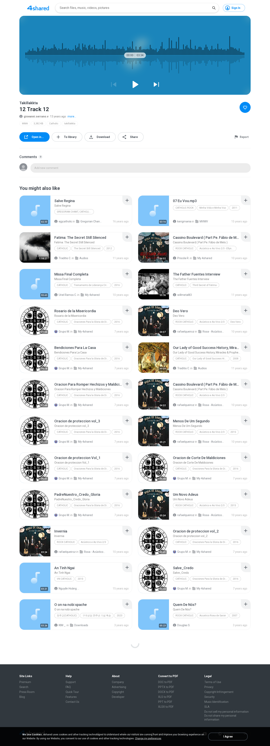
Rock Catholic (185, 248)
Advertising (119, 687)
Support (71, 682)
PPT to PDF (165, 701)
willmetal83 (184, 294)
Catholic (53, 123)
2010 (80, 578)
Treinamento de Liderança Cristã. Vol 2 (92, 285)
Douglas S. (183, 625)
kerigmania (184, 221)
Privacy (208, 687)
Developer (118, 696)
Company (118, 682)
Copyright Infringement (218, 692)
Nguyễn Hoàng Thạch (69, 588)
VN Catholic (64, 578)
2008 (235, 358)
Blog (22, 696)
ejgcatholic (65, 221)
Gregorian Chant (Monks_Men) (91, 221)
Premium (25, 682)
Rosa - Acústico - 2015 (213, 331)
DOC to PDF (165, 682)
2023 (119, 615)
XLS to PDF (165, 696)
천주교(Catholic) (67, 615)
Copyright (118, 692)
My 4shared (204, 258)
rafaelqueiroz (185, 331)
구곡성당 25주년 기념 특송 (97, 615)
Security (209, 696)
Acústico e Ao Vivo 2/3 (212, 322)
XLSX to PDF (166, 706)
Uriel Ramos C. (68, 294)
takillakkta (69, 123)
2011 (234, 207)
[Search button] (214, 8)
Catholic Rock (185, 207)
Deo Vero (235, 322)
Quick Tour (72, 692)
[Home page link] (38, 8)
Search (23, 687)
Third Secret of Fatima (205, 285)
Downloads (81, 625)
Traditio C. (65, 258)
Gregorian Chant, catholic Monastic (75, 211)
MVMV (204, 221)
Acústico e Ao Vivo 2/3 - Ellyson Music (217, 248)
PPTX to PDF (166, 687)
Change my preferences (148, 738)
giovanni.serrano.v (36, 116)
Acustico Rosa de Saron (212, 615)
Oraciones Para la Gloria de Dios (91, 322)
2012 (109, 248)
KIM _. (62, 625)
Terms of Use (212, 682)
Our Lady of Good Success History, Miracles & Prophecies (211, 358)
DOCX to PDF (166, 692)
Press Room (27, 692)
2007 (234, 615)
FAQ (68, 687)
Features (71, 696)
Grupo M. (64, 331)
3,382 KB (38, 123)
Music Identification (216, 701)
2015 (233, 432)
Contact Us (72, 701)
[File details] (35, 211)
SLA (207, 706)
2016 (117, 285)
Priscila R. (183, 258)
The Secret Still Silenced (87, 248)
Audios (83, 258)
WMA (25, 123)
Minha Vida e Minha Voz (212, 207)
